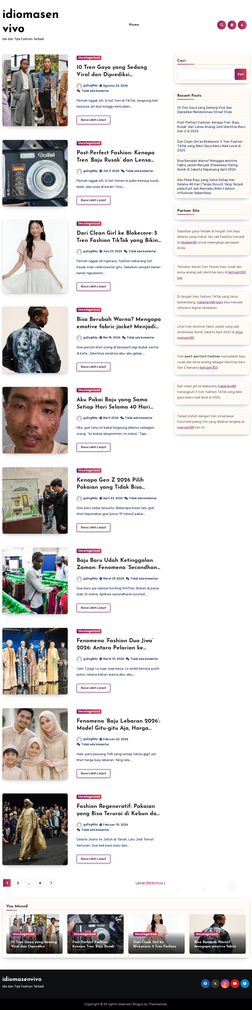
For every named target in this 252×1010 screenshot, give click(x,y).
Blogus (138, 1004)
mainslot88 (185, 427)
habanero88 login (210, 302)
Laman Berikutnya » (151, 883)
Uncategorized (89, 57)
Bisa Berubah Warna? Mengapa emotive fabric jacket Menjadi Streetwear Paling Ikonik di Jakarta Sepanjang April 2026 (207, 165)
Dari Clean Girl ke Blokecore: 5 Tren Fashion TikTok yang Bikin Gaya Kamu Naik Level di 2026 (118, 240)
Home (134, 25)
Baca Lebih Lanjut (93, 120)
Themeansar (157, 1004)
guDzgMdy (90, 85)
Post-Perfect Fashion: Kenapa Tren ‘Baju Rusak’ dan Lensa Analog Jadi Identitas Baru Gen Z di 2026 (211, 127)
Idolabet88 (189, 242)
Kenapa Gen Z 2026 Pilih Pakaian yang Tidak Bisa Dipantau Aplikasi (110, 487)
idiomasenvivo (22, 979)
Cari (181, 61)
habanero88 (227, 386)
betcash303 (209, 367)
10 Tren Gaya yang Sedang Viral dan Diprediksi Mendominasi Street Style (112, 75)
